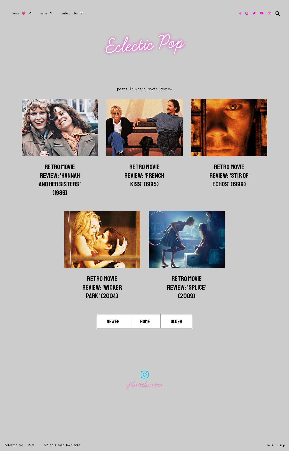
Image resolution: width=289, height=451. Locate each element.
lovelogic (73, 444)
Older (176, 321)
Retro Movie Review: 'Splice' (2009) (187, 287)
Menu (43, 13)
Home (145, 321)
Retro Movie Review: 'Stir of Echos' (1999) (229, 175)
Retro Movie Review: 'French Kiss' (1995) (144, 175)
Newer (113, 321)
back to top (276, 445)
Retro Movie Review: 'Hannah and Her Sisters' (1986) (60, 180)
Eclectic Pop (145, 44)
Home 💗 (19, 13)
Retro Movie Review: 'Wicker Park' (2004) (102, 287)
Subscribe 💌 (72, 13)
